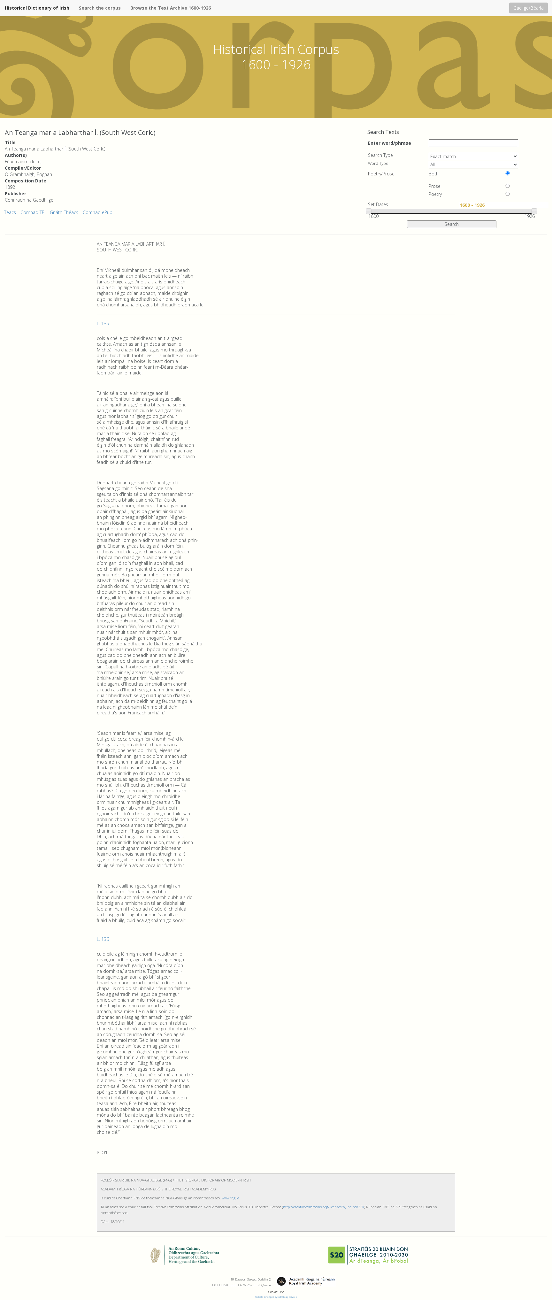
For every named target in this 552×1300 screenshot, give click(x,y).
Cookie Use (276, 1292)
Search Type (380, 155)
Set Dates (378, 204)
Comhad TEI (32, 212)
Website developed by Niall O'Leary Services (276, 1297)
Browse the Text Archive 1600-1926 (170, 8)
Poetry (435, 194)
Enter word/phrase (389, 142)
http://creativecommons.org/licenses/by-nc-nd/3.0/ (323, 1206)
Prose (435, 186)
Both (434, 174)
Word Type (378, 163)
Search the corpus (100, 8)
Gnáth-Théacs (64, 212)
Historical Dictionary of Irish (37, 8)
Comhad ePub (97, 212)
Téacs (10, 212)
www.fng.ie (230, 1198)
